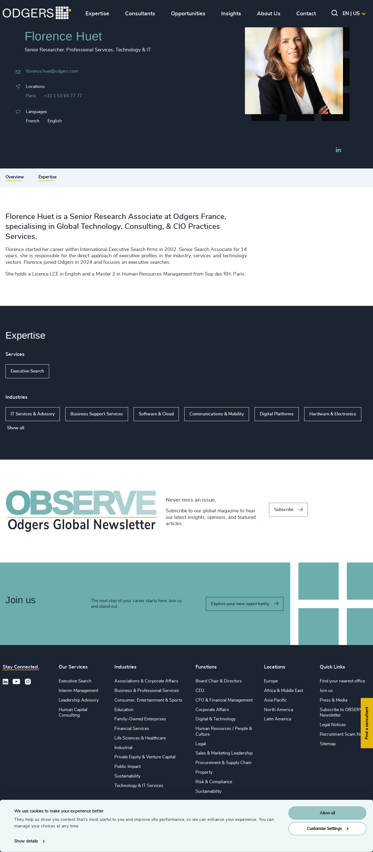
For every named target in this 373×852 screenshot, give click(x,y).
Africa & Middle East (283, 690)
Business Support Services (96, 414)
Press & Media (333, 700)
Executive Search (27, 371)
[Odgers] (37, 14)
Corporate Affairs (212, 710)
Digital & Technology (216, 719)
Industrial (123, 747)
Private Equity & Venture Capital (145, 757)
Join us (326, 690)
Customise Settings (324, 828)
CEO (200, 690)
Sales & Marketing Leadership (224, 753)
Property (204, 772)
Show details (26, 841)
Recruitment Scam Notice (344, 734)
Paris (31, 96)
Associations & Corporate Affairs (146, 681)
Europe (271, 681)
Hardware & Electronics (332, 414)
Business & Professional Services (146, 690)
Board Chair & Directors (219, 681)
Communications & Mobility (217, 414)
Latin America (277, 719)
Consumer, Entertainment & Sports (148, 700)
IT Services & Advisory (33, 414)
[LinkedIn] (338, 150)
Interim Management (78, 690)
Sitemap (328, 744)
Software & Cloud (156, 414)
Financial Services (131, 728)
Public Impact (127, 766)
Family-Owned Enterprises (140, 719)
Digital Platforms (277, 414)
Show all (65, 371)
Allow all (327, 813)
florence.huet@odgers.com (52, 71)
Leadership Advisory (79, 700)
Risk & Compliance (214, 782)
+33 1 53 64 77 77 (63, 96)
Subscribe (284, 509)
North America (278, 710)
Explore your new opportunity (240, 604)
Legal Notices (333, 725)
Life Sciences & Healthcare (140, 738)
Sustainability (127, 776)
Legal (201, 744)
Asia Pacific (275, 700)
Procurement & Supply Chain (223, 763)
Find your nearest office (342, 681)
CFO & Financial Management (224, 700)
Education (124, 710)
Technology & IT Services (138, 785)
